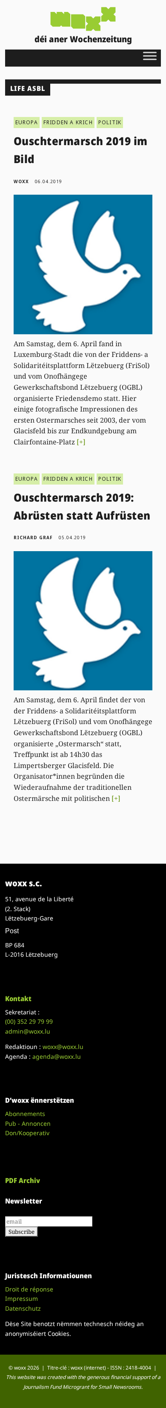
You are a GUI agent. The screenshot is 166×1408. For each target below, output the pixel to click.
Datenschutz (23, 1308)
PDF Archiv (22, 1180)
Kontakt (18, 998)
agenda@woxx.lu (56, 1056)
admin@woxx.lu (27, 1031)
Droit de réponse (29, 1289)
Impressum (21, 1298)
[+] (81, 442)
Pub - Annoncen (28, 1123)
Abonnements (25, 1114)
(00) (29, 1021)
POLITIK (109, 122)
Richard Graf (33, 537)
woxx (22, 181)
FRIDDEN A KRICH (68, 122)
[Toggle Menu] (150, 56)
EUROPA (26, 122)
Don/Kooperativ (27, 1133)
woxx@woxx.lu (63, 1047)
